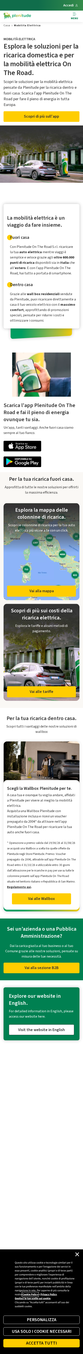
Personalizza (41, 1320)
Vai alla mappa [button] (41, 591)
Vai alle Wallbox (41, 898)
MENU (74, 18)
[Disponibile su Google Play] (41, 462)
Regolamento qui (19, 887)
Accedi (68, 5)
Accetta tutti (41, 1343)
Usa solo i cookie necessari (41, 1331)
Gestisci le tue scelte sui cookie (32, 1298)
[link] (7, 25)
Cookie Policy (30, 1294)
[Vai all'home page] (17, 16)
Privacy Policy (49, 1294)
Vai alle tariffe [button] (41, 691)
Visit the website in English (41, 1030)
